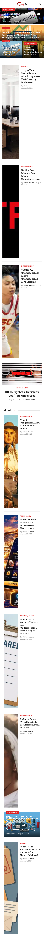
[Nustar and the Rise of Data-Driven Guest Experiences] (11, 561)
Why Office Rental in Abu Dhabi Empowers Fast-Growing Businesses (30, 76)
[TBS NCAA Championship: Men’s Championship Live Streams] (10, 311)
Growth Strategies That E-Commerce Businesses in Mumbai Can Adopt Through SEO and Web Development (21, 35)
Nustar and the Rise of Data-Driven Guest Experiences (28, 523)
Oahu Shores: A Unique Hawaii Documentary (21, 15)
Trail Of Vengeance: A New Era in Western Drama (30, 424)
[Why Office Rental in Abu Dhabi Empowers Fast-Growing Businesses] (10, 112)
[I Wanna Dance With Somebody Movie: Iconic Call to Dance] (11, 761)
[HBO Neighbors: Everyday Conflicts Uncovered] (22, 374)
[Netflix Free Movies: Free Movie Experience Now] (10, 211)
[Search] (40, 4)
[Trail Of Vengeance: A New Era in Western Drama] (11, 461)
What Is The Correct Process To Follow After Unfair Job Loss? (30, 850)
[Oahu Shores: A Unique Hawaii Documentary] (22, 16)
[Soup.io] (22, 4)
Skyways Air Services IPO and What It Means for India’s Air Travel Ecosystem (10, 50)
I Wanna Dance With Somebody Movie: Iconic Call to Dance (30, 723)
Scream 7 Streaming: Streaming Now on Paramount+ (33, 51)
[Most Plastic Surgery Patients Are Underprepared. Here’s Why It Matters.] (11, 661)
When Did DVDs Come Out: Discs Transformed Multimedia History (22, 823)
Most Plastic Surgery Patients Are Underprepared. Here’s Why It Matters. (29, 626)
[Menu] (4, 4)
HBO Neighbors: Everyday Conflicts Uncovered (22, 393)
